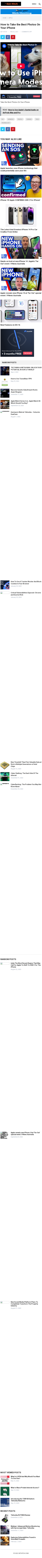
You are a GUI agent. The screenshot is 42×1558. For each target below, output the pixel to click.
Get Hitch (3, 32)
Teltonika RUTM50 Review (20, 1515)
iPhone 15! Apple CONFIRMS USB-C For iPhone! (20, 200)
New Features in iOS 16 (10, 325)
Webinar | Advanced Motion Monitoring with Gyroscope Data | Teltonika (25, 1527)
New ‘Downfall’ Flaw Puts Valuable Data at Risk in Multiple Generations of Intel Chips (26, 764)
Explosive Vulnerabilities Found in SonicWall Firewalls (23, 1538)
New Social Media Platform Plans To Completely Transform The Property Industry (24, 1304)
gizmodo (11, 119)
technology (6, 123)
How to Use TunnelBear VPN (21, 379)
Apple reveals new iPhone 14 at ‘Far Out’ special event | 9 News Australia (25, 1133)
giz (3, 119)
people (20, 119)
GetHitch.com (23, 1553)
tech (37, 119)
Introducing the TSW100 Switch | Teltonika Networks (23, 1500)
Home (4, 18)
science (29, 119)
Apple (11, 18)
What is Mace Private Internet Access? (25, 1488)
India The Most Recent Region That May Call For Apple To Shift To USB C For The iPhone (26, 965)
